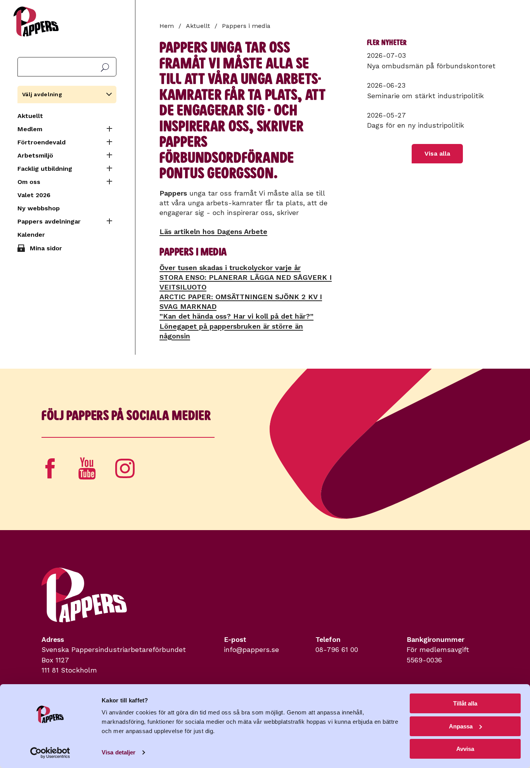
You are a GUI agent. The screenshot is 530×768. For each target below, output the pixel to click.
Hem (166, 25)
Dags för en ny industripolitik (415, 125)
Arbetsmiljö (35, 155)
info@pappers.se (251, 650)
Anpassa (461, 726)
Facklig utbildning (44, 168)
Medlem (29, 129)
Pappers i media (246, 25)
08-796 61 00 (336, 650)
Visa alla (437, 153)
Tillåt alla (465, 703)
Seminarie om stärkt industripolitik (425, 96)
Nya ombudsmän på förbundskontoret (431, 66)
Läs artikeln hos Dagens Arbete (213, 231)
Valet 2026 (33, 195)
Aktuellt (30, 116)
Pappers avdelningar (49, 221)
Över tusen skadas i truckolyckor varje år (230, 268)
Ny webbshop (38, 208)
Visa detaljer (118, 752)
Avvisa (465, 748)
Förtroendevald (41, 142)
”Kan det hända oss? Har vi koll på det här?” (236, 316)
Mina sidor (46, 248)
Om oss (28, 181)
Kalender (31, 234)
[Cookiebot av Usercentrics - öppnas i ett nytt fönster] (50, 753)
